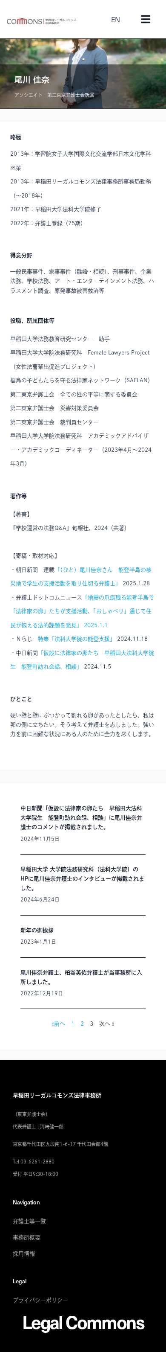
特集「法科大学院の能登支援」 (76, 639)
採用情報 (24, 1253)
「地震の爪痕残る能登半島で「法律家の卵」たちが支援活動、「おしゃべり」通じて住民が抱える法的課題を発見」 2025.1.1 (82, 611)
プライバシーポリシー (40, 1300)
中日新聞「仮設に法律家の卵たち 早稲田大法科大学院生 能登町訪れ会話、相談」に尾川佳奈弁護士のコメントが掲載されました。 (81, 817)
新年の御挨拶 (37, 930)
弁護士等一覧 (29, 1221)
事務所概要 (26, 1237)
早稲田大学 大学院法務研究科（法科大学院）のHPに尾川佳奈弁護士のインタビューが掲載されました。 (82, 878)
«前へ (58, 1023)
